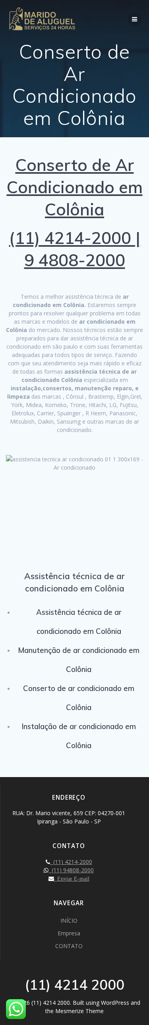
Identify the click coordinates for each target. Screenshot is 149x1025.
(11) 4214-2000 (71, 862)
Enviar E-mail (71, 878)
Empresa (69, 933)
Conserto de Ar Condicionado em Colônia (75, 187)
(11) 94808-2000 (71, 870)
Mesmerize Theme (79, 1011)
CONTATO (69, 946)
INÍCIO (68, 920)
